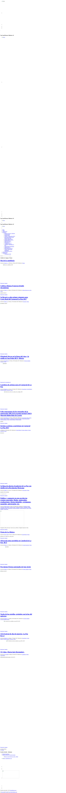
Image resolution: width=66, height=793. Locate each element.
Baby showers (29, 417)
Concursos (8, 418)
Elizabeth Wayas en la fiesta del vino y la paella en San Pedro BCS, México (14, 357)
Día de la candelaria (7, 260)
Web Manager (6, 360)
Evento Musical (29, 389)
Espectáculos (24, 389)
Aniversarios (24, 417)
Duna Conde (6, 534)
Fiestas (23, 263)
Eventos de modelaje (16, 508)
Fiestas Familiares (12, 419)
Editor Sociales (6, 506)
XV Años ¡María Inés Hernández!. (12, 652)
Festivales (24, 301)
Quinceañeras (2, 655)
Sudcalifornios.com (13, 790)
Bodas (5, 418)
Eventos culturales (27, 360)
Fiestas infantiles (18, 419)
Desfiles (29, 507)
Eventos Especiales (3, 419)
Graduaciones (6, 509)
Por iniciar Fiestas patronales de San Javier (15, 567)
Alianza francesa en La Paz (26, 290)
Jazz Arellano (6, 654)
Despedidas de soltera (18, 418)
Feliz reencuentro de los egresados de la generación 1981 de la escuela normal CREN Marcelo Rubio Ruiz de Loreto (16, 413)
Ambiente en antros (26, 506)
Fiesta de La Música (7, 532)
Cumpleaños (12, 418)
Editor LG (6, 290)
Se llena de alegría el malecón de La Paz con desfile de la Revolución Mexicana (15, 487)
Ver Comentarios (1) (7, 382)
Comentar (5, 283)
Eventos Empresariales (25, 418)
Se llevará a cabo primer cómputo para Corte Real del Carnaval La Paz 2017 (14, 298)
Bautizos (1, 418)
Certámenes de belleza (19, 507)
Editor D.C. (6, 263)
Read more (2, 283)
